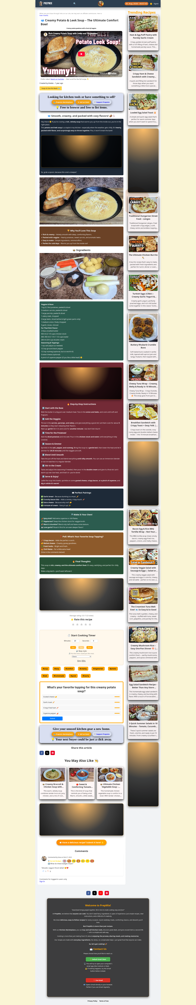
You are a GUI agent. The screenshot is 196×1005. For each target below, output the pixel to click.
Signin (156, 4)
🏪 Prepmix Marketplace (63, 102)
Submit (52, 718)
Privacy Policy (92, 1001)
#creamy (83, 669)
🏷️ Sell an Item (83, 102)
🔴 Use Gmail (98, 980)
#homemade (59, 676)
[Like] (43, 871)
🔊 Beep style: (81, 651)
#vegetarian (98, 669)
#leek (45, 676)
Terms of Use (104, 1001)
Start (73, 647)
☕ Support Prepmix (102, 102)
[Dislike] (48, 871)
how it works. (44, 15)
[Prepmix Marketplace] (101, 4)
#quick (73, 676)
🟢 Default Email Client (98, 959)
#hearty (86, 676)
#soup (45, 669)
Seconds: (85, 641)
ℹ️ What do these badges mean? (60, 863)
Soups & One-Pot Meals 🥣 (51, 88)
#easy (56, 669)
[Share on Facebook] (42, 753)
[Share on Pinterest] (53, 753)
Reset (89, 647)
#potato (113, 669)
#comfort (69, 669)
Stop (81, 647)
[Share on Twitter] (47, 753)
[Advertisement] (81, 151)
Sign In (42, 881)
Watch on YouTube (57, 79)
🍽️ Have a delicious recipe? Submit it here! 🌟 (81, 842)
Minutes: (67, 641)
